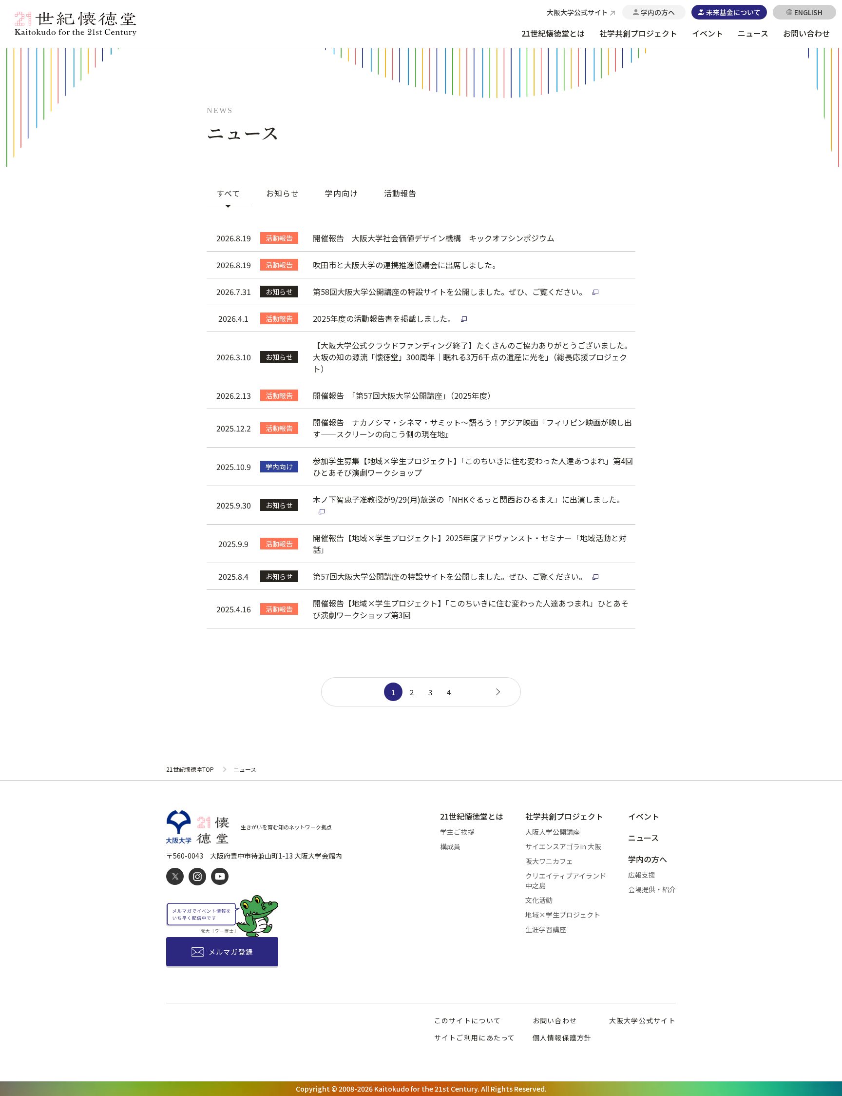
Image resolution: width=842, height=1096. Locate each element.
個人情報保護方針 (562, 1037)
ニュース (753, 33)
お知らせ (282, 193)
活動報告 (400, 193)
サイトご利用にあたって (475, 1037)
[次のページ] (496, 692)
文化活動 (539, 900)
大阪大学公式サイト (642, 1020)
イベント (707, 33)
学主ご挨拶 (457, 832)
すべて (228, 193)
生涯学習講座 (545, 929)
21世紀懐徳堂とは (553, 33)
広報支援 (641, 875)
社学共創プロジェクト (638, 33)
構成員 (450, 846)
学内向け (341, 193)
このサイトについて (467, 1020)
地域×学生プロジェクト (562, 915)
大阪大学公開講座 (552, 832)
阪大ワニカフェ (549, 861)
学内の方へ (647, 859)
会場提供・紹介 (652, 889)
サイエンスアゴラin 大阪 (563, 846)
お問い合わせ (806, 33)
